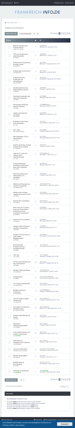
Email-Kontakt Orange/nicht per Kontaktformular (19, 246)
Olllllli (17, 278)
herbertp (18, 335)
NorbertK (18, 72)
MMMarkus (45, 104)
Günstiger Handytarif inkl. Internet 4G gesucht (21, 97)
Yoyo (43, 62)
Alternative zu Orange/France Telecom (21, 341)
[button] (69, 33)
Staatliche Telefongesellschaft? (20, 325)
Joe (17, 125)
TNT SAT (16, 255)
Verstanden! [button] (65, 424)
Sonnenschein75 (47, 276)
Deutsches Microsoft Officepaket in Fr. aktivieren (20, 175)
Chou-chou (45, 362)
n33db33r (18, 83)
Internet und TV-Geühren (21, 219)
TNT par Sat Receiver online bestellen (20, 55)
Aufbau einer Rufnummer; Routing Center (22, 63)
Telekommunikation (14, 28)
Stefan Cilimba (20, 131)
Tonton (44, 200)
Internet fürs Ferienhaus (21, 201)
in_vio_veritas (20, 49)
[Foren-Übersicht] (37, 12)
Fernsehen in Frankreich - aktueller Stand (21, 308)
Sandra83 (18, 293)
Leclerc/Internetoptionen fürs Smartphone (21, 263)
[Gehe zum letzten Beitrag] (46, 45)
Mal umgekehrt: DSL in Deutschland (21, 137)
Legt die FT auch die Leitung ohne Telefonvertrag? (20, 155)
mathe (17, 256)
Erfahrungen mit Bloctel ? (22, 71)
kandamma (19, 285)
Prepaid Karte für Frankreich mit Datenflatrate (19, 79)
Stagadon (45, 153)
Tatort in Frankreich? (20, 349)
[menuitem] (16, 3)
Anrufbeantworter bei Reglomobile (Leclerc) (20, 89)
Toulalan (44, 255)
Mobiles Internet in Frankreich (19, 291)
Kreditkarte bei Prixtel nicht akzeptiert (20, 122)
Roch (43, 77)
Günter (17, 116)
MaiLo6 (18, 66)
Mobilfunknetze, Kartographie (18, 363)
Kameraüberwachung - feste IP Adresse (21, 105)
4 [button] (65, 33)
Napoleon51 (19, 187)
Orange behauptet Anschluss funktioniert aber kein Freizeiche (21, 165)
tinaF (17, 319)
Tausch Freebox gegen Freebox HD (21, 299)
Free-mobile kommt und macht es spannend (21, 333)
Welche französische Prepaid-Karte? (20, 46)
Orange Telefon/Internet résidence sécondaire (21, 227)
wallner (18, 202)
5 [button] (67, 33)
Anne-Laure (20, 310)
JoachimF (18, 302)
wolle (17, 366)
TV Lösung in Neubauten (21, 283)
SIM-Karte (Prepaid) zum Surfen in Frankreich (21, 185)
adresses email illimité (21, 371)
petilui (44, 129)
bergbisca (18, 272)
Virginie (18, 327)
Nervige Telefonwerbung (21, 270)
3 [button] (63, 33)
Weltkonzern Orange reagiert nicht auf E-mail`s (22, 193)
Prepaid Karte (18, 277)
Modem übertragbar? (20, 356)
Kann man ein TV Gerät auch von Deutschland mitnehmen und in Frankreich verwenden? (21, 210)
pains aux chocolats (21, 350)
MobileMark (45, 290)
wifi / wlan (16, 130)
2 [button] (61, 33)
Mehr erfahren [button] (20, 425)
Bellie (43, 45)
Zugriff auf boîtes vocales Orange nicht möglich (22, 146)
